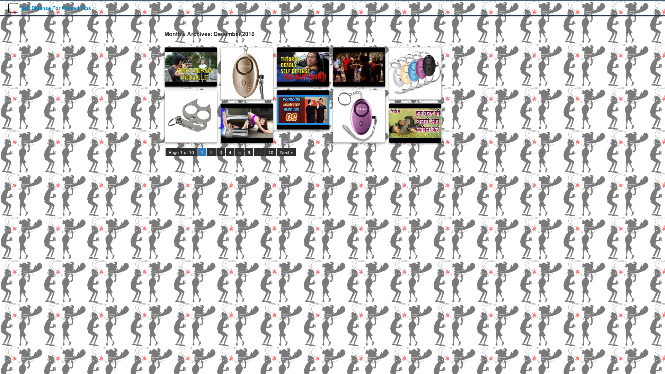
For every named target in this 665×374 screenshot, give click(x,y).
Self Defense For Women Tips (56, 8)
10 (270, 152)
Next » (286, 152)
